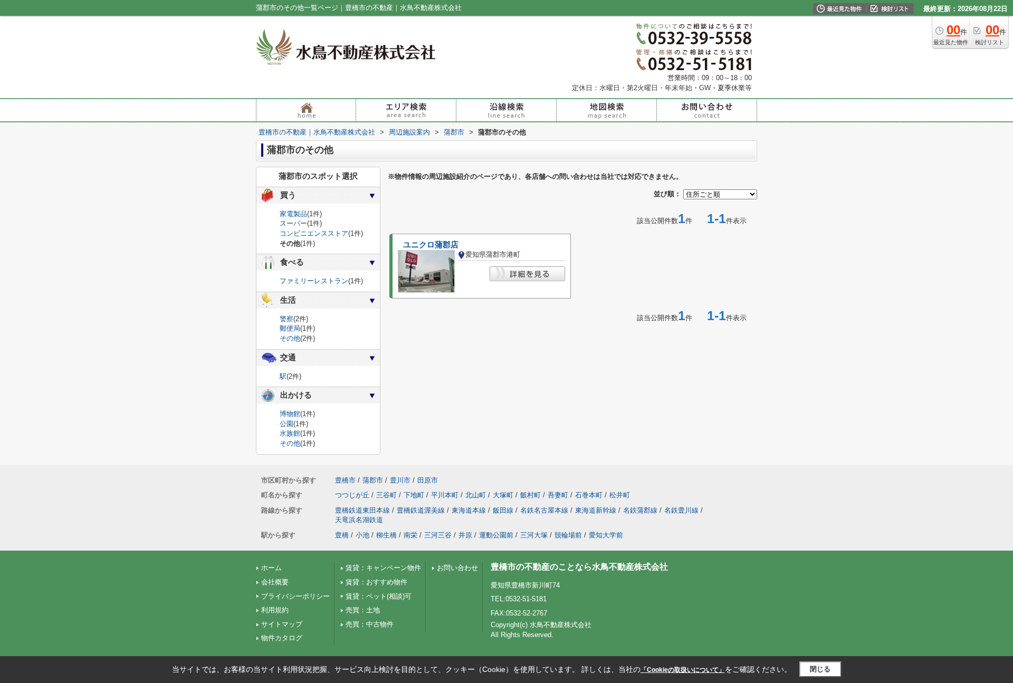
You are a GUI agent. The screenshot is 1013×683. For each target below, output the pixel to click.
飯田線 (503, 510)
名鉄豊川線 (681, 510)
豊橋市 (345, 480)
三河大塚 (534, 535)
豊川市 (400, 480)
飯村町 (530, 495)
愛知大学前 (606, 535)
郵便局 (290, 328)
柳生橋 (386, 535)
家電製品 (293, 214)
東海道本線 (469, 510)
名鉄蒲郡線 (640, 510)
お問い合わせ (457, 568)
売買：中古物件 (370, 624)
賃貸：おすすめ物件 (376, 582)
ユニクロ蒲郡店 (430, 245)
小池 (362, 535)
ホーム (271, 568)
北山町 (475, 495)
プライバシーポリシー (295, 596)
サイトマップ (281, 624)
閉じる (820, 669)
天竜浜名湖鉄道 (359, 520)
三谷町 (386, 495)
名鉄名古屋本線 (544, 510)
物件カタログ (281, 638)
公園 (286, 424)
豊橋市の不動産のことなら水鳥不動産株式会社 (579, 566)
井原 (465, 535)
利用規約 (275, 610)
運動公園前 (496, 535)
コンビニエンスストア (314, 233)
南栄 (410, 535)
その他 (290, 338)
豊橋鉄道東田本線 (362, 510)
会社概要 (275, 582)
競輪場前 (568, 535)
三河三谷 (438, 535)
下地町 (414, 495)
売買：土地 (363, 610)
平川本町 (444, 495)
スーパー (293, 223)
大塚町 (503, 495)
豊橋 (342, 535)
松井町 (619, 495)
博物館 (290, 414)
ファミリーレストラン (314, 281)
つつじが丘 (352, 495)
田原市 (427, 480)
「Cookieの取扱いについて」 (683, 670)
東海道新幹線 (595, 510)
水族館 (290, 433)
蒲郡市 (372, 480)
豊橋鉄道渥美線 (421, 510)
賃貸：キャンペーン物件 (383, 568)
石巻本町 (589, 495)
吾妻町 (558, 495)
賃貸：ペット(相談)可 (379, 596)
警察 (286, 319)
